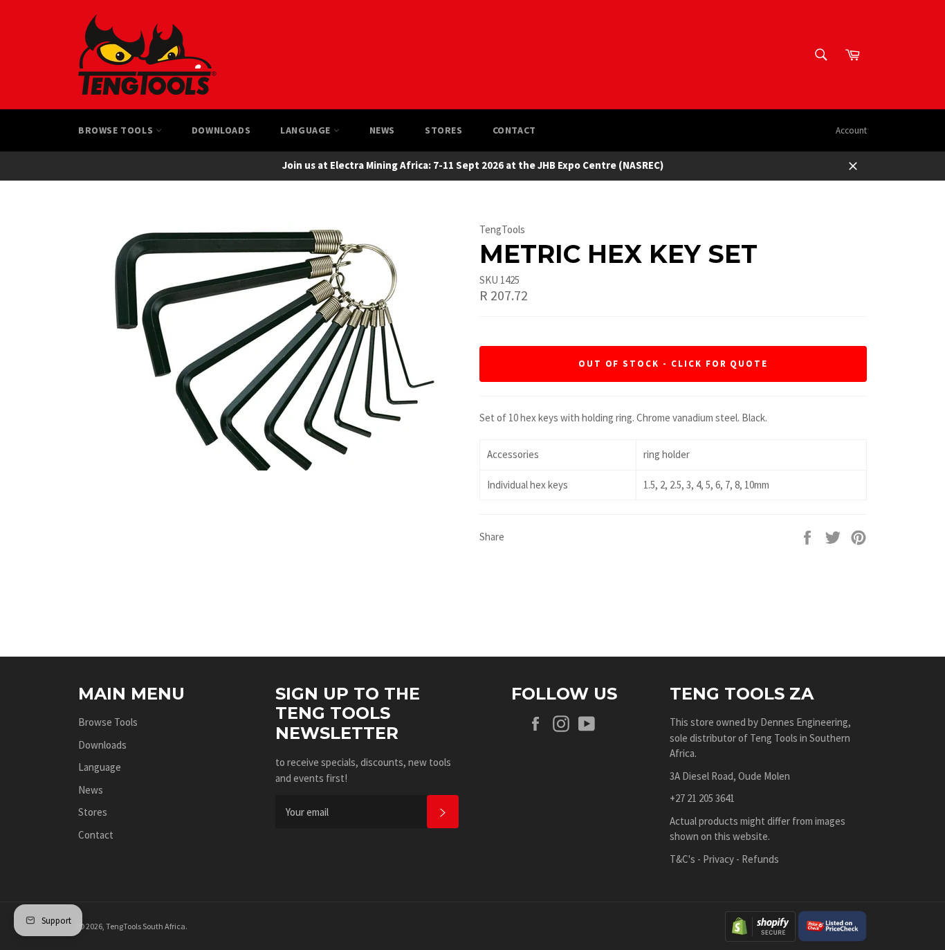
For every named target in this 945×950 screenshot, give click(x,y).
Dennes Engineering (804, 722)
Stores (444, 130)
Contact (514, 130)
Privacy (718, 859)
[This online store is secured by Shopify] (760, 924)
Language (306, 130)
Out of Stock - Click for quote (673, 363)
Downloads (221, 130)
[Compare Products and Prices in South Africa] (832, 924)
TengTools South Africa (145, 926)
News (382, 130)
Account (851, 130)
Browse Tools (117, 130)
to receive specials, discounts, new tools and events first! (363, 770)
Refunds (760, 859)
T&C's (682, 859)
